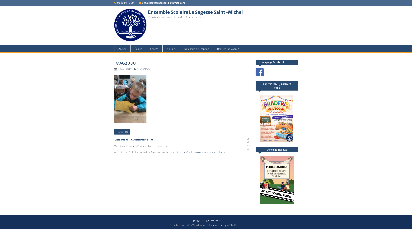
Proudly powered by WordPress (187, 225)
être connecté (132, 146)
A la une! (171, 48)
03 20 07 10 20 (125, 2)
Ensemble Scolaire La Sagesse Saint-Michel (195, 12)
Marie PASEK (143, 69)
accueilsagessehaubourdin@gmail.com (163, 2)
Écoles (138, 48)
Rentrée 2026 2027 (228, 48)
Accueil (122, 48)
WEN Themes (235, 225)
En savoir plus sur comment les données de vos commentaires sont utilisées (188, 152)
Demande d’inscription (196, 48)
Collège (154, 48)
